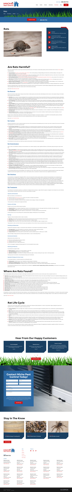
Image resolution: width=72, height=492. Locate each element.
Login (66, 4)
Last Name (20, 380)
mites (32, 107)
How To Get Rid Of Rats (15, 118)
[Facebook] (30, 450)
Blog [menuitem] (61, 4)
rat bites (50, 79)
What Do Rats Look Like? (15, 88)
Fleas (30, 107)
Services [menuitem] (45, 4)
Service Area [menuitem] (51, 4)
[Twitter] (35, 450)
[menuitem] (5, 490)
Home (23, 450)
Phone (7, 383)
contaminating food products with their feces (45, 77)
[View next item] (37, 355)
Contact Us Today (32, 19)
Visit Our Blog (7, 441)
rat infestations (25, 82)
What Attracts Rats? (10, 295)
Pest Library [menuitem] (56, 4)
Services (23, 454)
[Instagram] (33, 450)
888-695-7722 (64, 2)
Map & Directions (6, 463)
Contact (23, 452)
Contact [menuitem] (41, 4)
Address (7, 386)
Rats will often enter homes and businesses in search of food (27, 77)
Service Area (24, 455)
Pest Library (23, 457)
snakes (63, 107)
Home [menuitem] (37, 4)
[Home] (11, 4)
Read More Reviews (36, 358)
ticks (35, 107)
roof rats (62, 131)
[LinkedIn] (38, 450)
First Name (7, 380)
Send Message (18, 402)
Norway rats (11, 132)
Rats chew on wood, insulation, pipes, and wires (22, 72)
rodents (59, 69)
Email (20, 383)
